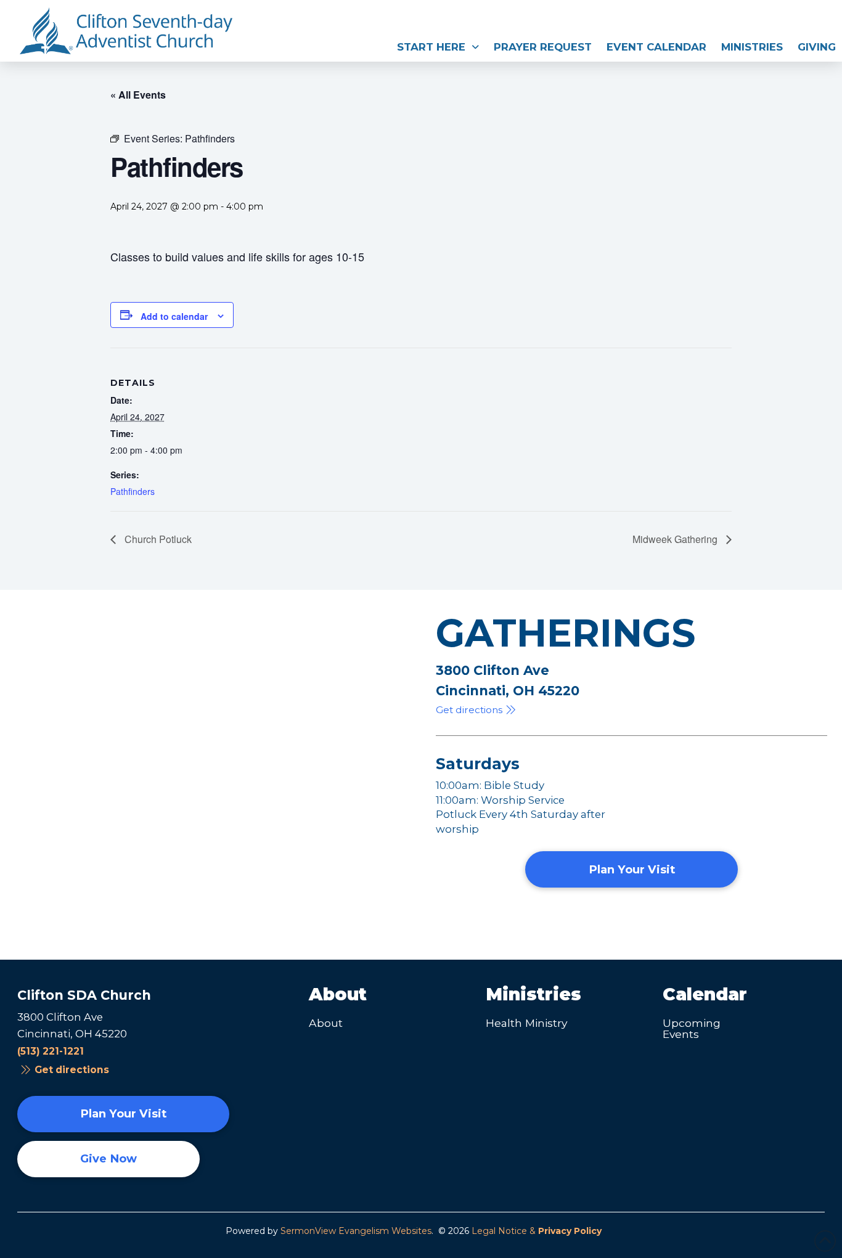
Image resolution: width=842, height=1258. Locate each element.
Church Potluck (157, 539)
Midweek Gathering (676, 539)
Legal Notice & (537, 1230)
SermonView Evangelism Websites (355, 1230)
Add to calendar (174, 316)
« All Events (138, 95)
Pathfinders (132, 491)
